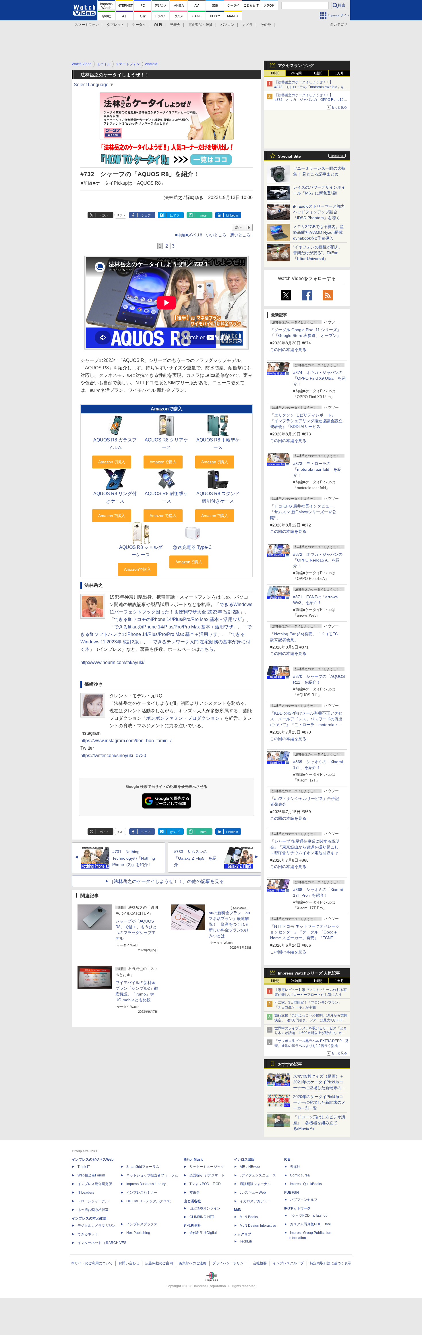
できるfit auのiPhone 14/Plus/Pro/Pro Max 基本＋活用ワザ (173, 626)
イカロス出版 (244, 1159)
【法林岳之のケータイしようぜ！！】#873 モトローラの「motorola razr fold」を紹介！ (311, 87)
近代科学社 (192, 1226)
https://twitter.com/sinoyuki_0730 (113, 755)
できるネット (88, 1234)
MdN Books (249, 1217)
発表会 (175, 25)
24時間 (296, 73)
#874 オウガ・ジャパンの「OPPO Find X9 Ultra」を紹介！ (319, 378)
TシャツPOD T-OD (205, 1184)
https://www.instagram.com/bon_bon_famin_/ (125, 740)
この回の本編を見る (288, 349)
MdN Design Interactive (258, 1226)
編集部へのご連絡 (192, 1263)
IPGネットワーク (297, 1208)
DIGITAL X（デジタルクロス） (149, 1201)
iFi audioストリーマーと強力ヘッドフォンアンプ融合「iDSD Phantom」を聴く (319, 212)
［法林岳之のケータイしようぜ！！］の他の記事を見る (166, 881)
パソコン (227, 25)
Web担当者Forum (91, 1175)
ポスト (104, 215)
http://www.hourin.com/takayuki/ (112, 662)
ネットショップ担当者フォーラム (152, 1175)
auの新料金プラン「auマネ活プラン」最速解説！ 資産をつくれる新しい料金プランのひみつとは (229, 924)
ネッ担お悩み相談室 (93, 1210)
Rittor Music (194, 1159)
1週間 (317, 73)
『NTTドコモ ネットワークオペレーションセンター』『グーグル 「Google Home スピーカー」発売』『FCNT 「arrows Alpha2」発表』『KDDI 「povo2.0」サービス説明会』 (305, 938)
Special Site (289, 156)
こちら (207, 649)
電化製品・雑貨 (200, 25)
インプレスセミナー (141, 1193)
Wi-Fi (158, 25)
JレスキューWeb (253, 1193)
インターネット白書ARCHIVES (102, 1243)
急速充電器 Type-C (192, 547)
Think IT (84, 1167)
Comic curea (300, 1175)
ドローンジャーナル (93, 1201)
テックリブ (242, 1234)
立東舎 (194, 1193)
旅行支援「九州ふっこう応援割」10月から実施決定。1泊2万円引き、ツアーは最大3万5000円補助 (310, 1020)
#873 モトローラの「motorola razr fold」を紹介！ (317, 469)
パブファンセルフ (304, 1200)
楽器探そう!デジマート (207, 1175)
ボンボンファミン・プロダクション (183, 718)
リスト (121, 215)
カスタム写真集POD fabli (311, 1224)
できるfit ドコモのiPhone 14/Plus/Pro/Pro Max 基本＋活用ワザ (178, 619)
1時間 (274, 73)
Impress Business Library (146, 1184)
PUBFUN (291, 1193)
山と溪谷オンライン (204, 1208)
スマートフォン (87, 25)
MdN (237, 1210)
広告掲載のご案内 (159, 1263)
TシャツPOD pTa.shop (309, 1216)
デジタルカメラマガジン (96, 1226)
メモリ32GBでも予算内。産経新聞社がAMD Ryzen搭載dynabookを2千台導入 (318, 232)
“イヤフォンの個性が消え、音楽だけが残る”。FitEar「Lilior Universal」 (318, 253)
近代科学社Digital (203, 1233)
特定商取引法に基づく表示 (330, 1263)
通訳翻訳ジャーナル (255, 1184)
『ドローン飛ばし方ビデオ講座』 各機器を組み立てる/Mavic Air (319, 1123)
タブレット (115, 25)
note (203, 215)
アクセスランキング (296, 65)
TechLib (246, 1241)
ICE (287, 1159)
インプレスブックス (141, 1224)
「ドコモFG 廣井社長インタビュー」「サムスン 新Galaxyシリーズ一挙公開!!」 (303, 512)
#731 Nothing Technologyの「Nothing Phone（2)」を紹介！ (133, 858)
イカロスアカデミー (255, 1201)
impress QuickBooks (306, 1184)
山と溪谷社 (192, 1201)
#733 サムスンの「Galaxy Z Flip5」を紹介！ (195, 858)
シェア (146, 215)
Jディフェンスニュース (258, 1175)
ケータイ (139, 25)
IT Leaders (86, 1193)
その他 (266, 25)
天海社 (295, 1167)
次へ (238, 227)
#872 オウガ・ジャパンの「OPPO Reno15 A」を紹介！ (317, 560)
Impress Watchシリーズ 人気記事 (309, 973)
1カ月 (339, 73)
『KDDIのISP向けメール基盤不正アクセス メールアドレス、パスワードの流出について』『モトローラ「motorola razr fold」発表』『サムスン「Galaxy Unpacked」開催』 (306, 724)
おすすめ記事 (290, 1064)
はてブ (174, 215)
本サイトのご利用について (92, 1263)
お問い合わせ (129, 1263)
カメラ (247, 25)
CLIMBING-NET (201, 1217)
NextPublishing (138, 1233)
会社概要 (260, 1263)
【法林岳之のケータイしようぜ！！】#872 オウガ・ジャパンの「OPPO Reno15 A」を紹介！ (309, 100)
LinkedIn (232, 215)
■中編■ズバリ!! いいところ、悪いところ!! (214, 235)
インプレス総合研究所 (95, 1184)
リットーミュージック (206, 1167)
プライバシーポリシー (229, 1263)
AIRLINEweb (250, 1167)
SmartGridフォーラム (142, 1167)
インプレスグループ (288, 1263)
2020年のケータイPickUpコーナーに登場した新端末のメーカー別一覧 (319, 1102)
